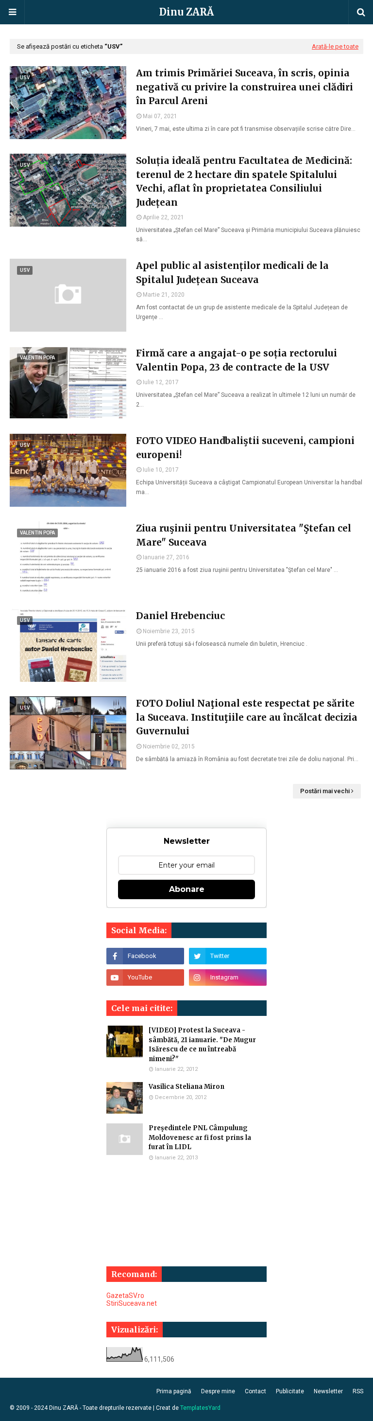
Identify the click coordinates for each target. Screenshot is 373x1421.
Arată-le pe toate (335, 46)
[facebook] (145, 956)
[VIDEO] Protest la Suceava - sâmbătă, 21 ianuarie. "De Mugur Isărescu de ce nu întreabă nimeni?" (202, 1044)
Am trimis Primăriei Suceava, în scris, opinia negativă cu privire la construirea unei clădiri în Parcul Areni (244, 87)
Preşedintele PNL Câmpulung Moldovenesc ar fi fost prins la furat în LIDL (200, 1137)
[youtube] (145, 977)
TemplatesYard (200, 1407)
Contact (255, 1391)
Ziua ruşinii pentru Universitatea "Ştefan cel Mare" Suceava (243, 535)
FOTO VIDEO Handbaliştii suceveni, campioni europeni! (245, 448)
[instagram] (228, 977)
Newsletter (328, 1391)
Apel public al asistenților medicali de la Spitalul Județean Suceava (232, 272)
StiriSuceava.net (131, 1303)
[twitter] (228, 956)
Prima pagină (173, 1391)
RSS (358, 1391)
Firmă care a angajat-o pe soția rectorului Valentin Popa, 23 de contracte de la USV (236, 360)
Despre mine (218, 1391)
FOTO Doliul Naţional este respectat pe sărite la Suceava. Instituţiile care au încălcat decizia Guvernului (246, 717)
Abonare (186, 889)
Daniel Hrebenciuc (180, 616)
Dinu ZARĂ (186, 12)
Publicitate (290, 1391)
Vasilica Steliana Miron (186, 1087)
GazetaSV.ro (125, 1295)
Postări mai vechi (325, 791)
